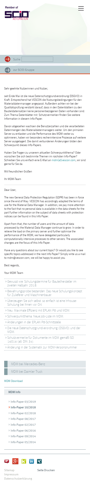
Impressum (11, 474)
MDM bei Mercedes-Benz (28, 364)
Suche (16, 59)
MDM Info (14, 392)
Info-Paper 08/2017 (23, 419)
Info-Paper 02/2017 (23, 424)
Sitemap (9, 470)
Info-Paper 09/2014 (23, 436)
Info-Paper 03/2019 (23, 401)
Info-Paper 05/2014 (23, 442)
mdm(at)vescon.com (64, 160)
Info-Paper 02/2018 (23, 413)
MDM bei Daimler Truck (26, 372)
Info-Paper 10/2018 (23, 407)
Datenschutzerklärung (18, 478)
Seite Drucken (46, 470)
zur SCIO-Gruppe (23, 70)
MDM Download (13, 381)
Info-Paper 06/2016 (23, 430)
